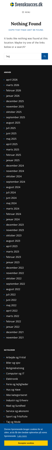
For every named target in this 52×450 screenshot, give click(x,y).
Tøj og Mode (13, 421)
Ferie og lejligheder (17, 384)
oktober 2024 (13, 176)
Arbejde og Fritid (16, 357)
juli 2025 (11, 128)
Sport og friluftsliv (16, 416)
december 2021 (15, 332)
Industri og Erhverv (17, 400)
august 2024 (13, 187)
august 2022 (13, 289)
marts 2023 (12, 251)
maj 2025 (11, 138)
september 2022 (15, 283)
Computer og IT (15, 373)
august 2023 (13, 240)
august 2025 (13, 122)
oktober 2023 (13, 235)
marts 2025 (12, 149)
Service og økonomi (17, 411)
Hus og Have (13, 389)
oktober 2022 (13, 278)
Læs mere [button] (22, 436)
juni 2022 (11, 299)
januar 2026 (12, 95)
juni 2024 (11, 197)
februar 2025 (13, 154)
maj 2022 (11, 305)
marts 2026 (12, 85)
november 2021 (15, 337)
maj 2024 (11, 203)
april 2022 (11, 310)
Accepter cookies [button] (26, 443)
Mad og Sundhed (15, 405)
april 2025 (11, 144)
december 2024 (15, 165)
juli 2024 (11, 192)
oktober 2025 (13, 111)
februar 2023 (13, 257)
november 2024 (15, 171)
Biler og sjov (13, 362)
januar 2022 (12, 326)
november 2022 (15, 273)
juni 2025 (11, 133)
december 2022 (15, 267)
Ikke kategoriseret (16, 395)
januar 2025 (12, 160)
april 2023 (11, 246)
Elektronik (12, 378)
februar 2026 (13, 90)
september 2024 (15, 181)
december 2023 (15, 224)
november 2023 (15, 230)
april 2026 (11, 79)
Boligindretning (15, 368)
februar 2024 (13, 214)
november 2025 (15, 106)
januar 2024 (12, 219)
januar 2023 (12, 262)
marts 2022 (12, 316)
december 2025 (15, 101)
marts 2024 (12, 208)
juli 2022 (11, 294)
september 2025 (15, 117)
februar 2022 (13, 321)
